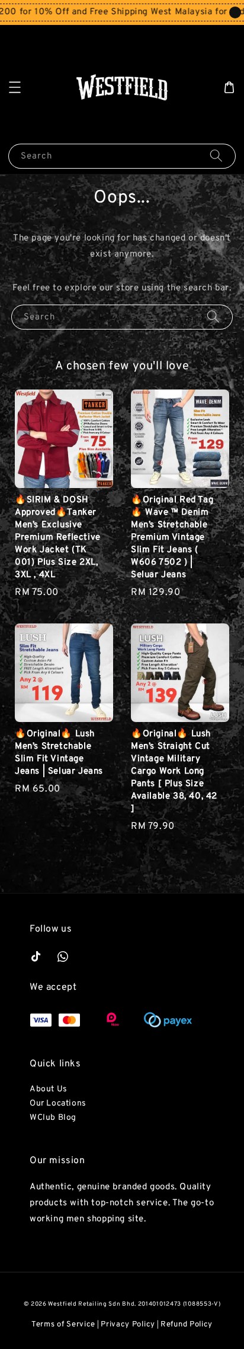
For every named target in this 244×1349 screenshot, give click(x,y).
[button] (15, 87)
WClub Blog (53, 1118)
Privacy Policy (128, 1324)
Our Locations (58, 1103)
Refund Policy (186, 1324)
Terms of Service (63, 1324)
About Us (49, 1089)
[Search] (216, 155)
